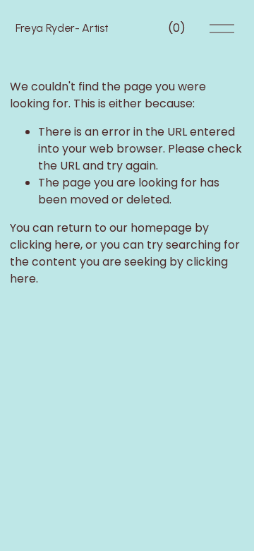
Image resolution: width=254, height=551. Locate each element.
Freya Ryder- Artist (62, 28)
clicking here (45, 245)
